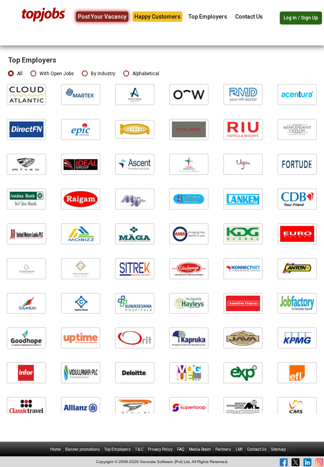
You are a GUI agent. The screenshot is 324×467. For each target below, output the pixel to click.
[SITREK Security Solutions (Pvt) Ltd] (134, 268)
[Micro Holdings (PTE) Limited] (26, 164)
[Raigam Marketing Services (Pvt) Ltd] (80, 198)
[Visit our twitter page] (296, 462)
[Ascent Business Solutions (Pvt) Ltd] (134, 164)
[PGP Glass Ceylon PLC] (134, 407)
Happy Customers (157, 16)
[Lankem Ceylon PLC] (243, 198)
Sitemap (278, 449)
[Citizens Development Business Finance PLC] (297, 198)
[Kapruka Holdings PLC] (188, 337)
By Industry (103, 73)
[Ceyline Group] (80, 303)
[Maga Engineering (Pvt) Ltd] (134, 233)
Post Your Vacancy (102, 16)
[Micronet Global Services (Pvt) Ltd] (134, 198)
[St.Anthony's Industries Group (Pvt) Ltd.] (297, 268)
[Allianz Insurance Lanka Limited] (80, 407)
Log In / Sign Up (301, 18)
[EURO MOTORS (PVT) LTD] (297, 233)
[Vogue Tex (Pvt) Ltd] (188, 372)
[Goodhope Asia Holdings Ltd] (26, 337)
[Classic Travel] (26, 407)
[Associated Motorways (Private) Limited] (188, 233)
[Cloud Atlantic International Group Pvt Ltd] (26, 94)
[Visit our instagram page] (319, 462)
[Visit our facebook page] (284, 462)
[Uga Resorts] (243, 164)
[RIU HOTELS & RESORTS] (243, 129)
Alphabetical (145, 73)
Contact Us (249, 16)
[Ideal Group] (80, 164)
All (20, 73)
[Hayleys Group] (188, 303)
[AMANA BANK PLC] (26, 198)
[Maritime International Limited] (243, 407)
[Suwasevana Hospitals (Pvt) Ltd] (134, 303)
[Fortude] (297, 164)
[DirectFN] (26, 129)
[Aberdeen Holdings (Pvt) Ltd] (134, 94)
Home (55, 449)
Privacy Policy (160, 449)
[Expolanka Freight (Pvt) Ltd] (297, 372)
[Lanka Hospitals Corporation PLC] (188, 164)
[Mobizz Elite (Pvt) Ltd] (80, 233)
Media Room (200, 449)
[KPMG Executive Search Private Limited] (297, 337)
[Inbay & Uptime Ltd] (80, 337)
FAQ (181, 449)
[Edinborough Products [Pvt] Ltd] (188, 268)
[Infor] (26, 372)
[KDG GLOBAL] (243, 233)
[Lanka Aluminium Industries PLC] (188, 198)
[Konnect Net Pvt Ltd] (243, 268)
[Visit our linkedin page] (307, 462)
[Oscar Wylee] (188, 94)
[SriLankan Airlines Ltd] (26, 303)
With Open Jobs (57, 73)
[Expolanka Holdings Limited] (243, 372)
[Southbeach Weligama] (80, 268)
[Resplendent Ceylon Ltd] (297, 129)
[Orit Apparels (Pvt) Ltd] (134, 337)
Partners (223, 449)
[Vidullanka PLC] (80, 372)
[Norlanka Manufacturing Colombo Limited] (188, 129)
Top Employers (207, 16)
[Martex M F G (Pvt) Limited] (80, 94)
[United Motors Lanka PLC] (26, 233)
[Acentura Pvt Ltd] (297, 94)
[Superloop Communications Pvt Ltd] (188, 407)
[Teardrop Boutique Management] (26, 268)
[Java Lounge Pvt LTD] (243, 337)
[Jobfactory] (297, 303)
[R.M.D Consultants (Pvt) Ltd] (243, 94)
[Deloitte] (134, 372)
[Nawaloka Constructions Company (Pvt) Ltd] (134, 129)
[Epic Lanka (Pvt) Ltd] (80, 129)
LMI (239, 449)
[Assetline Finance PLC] (243, 303)
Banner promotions (82, 449)
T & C (139, 449)
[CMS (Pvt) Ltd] (297, 407)
